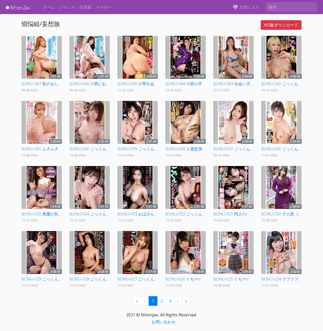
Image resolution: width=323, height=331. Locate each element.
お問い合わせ (163, 322)
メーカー (103, 7)
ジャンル (67, 7)
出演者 (85, 7)
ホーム (49, 7)
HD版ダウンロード (281, 25)
